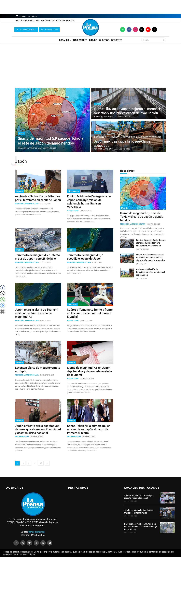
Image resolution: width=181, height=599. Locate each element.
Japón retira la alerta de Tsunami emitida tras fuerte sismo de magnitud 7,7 (36, 313)
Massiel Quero (73, 211)
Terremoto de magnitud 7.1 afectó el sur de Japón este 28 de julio (37, 256)
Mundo (21, 133)
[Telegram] (29, 543)
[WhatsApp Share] (2, 299)
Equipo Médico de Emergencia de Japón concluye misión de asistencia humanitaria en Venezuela (89, 202)
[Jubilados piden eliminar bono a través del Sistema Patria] (167, 512)
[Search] (163, 40)
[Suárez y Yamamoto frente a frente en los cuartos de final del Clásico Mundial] (90, 294)
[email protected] (36, 532)
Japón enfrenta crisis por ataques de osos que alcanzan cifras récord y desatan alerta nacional (38, 429)
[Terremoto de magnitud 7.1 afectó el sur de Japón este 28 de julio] (38, 240)
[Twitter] (141, 29)
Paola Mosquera (22, 437)
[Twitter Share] (2, 293)
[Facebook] (129, 29)
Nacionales (73, 191)
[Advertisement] (90, 64)
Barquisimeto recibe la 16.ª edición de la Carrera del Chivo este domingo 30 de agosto (140, 526)
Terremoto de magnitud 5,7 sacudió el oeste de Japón (85, 256)
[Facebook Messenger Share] (2, 305)
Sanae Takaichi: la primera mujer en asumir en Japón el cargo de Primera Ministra (88, 429)
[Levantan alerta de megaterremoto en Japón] (38, 352)
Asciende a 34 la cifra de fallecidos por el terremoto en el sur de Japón (38, 198)
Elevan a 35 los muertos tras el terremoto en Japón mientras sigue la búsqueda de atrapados (150, 257)
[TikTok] (36, 543)
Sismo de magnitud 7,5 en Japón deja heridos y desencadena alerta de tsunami (89, 371)
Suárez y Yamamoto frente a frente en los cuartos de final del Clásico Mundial (90, 313)
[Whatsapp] (122, 29)
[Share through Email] (2, 311)
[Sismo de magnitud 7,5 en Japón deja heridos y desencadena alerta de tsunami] (90, 352)
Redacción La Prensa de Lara (27, 204)
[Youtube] (148, 29)
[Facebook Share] (2, 287)
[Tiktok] (154, 29)
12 (41, 463)
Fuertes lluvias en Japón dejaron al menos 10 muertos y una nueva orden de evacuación (151, 243)
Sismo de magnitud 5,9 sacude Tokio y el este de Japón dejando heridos (141, 216)
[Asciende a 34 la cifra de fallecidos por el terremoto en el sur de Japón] (38, 181)
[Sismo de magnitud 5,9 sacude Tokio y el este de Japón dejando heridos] (52, 120)
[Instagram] (135, 29)
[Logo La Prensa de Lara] (90, 27)
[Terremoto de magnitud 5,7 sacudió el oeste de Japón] (90, 240)
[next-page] (47, 463)
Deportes (72, 304)
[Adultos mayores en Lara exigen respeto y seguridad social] (167, 497)
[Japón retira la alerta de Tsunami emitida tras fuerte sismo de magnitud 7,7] (38, 294)
